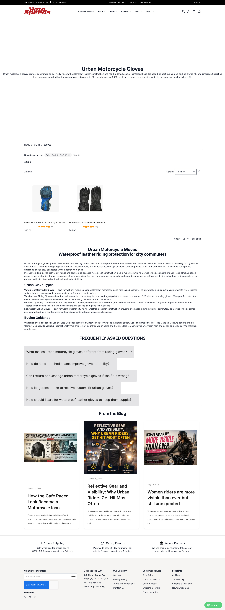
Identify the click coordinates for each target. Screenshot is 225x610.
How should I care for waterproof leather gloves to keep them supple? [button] (78, 400)
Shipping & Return (151, 588)
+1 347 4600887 (60, 2)
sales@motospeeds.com (37, 2)
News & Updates (180, 588)
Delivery (69, 551)
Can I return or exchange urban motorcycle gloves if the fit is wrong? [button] (77, 376)
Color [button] (27, 162)
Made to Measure (169, 322)
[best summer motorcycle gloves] (45, 198)
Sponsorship (178, 579)
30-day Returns (115, 543)
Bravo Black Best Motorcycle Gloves (87, 222)
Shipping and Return (110, 326)
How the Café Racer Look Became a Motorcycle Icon (48, 501)
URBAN (36, 145)
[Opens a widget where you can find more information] (213, 605)
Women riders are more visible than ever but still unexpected (171, 497)
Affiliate (176, 575)
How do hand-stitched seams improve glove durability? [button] (67, 364)
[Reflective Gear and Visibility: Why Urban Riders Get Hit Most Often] (111, 447)
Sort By (170, 171)
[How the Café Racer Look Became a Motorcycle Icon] (51, 447)
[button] (197, 2)
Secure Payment (175, 543)
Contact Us (30, 326)
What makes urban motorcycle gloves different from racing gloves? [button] (76, 352)
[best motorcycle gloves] (90, 198)
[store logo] (37, 11)
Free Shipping (55, 543)
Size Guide (66, 322)
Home (27, 145)
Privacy (185, 551)
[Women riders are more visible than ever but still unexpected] (171, 447)
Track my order (150, 592)
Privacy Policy (120, 579)
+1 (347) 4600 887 (93, 582)
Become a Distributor (182, 583)
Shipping (127, 551)
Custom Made (150, 583)
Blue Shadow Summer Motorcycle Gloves (44, 222)
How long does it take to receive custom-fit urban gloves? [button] (69, 388)
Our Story (118, 575)
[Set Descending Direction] (199, 171)
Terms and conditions (124, 583)
